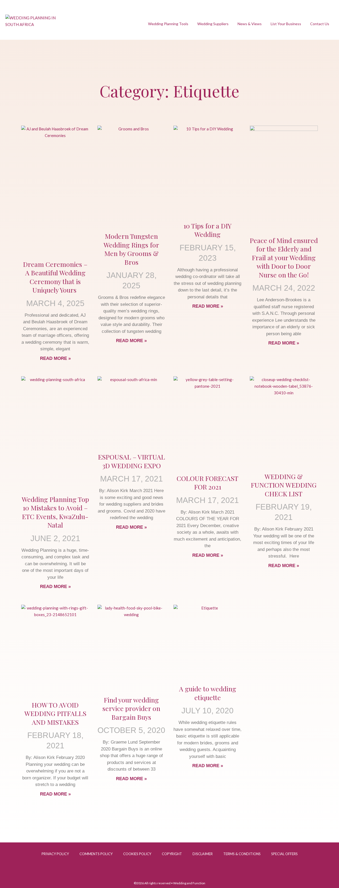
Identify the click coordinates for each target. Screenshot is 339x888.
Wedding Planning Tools (168, 23)
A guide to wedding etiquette (207, 693)
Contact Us (319, 23)
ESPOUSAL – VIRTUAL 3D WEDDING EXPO (131, 461)
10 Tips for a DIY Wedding (207, 230)
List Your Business (286, 23)
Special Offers (284, 854)
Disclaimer (203, 854)
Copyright (172, 854)
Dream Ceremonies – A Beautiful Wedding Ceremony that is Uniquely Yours (55, 277)
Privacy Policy (55, 854)
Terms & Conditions (242, 854)
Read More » (55, 358)
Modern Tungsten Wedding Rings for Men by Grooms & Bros (131, 249)
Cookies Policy (137, 854)
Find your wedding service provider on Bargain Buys (131, 708)
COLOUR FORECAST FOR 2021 (207, 482)
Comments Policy (96, 854)
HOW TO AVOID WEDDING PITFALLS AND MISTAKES (55, 713)
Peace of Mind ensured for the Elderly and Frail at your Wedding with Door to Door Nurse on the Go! (284, 257)
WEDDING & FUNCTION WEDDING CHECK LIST (283, 485)
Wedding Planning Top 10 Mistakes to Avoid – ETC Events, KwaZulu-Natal (55, 512)
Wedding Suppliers (213, 23)
